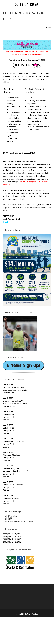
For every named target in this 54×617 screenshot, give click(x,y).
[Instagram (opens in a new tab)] (26, 4)
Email (5, 222)
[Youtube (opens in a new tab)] (31, 4)
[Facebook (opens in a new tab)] (21, 4)
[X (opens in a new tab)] (17, 4)
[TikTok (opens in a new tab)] (36, 4)
